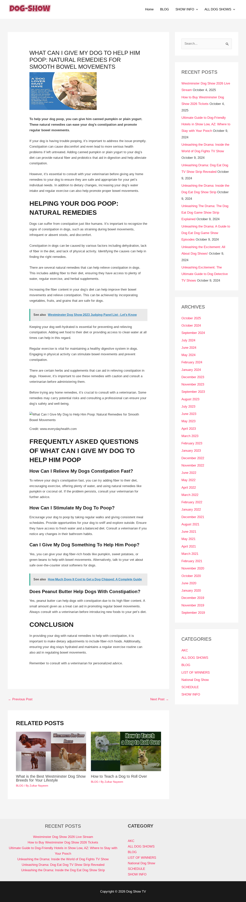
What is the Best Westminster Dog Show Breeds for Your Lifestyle (51, 778)
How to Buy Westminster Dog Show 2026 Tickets (63, 842)
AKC (184, 650)
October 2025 (191, 318)
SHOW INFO (184, 9)
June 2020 (188, 583)
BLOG (164, 9)
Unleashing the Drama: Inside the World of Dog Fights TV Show (63, 859)
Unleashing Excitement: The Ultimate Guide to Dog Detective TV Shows (204, 274)
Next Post (159, 699)
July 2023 (188, 406)
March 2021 (189, 554)
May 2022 (188, 480)
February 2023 (191, 443)
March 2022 (189, 495)
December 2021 (192, 517)
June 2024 (188, 347)
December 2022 (192, 458)
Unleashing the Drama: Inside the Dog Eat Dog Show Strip (63, 870)
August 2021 (190, 524)
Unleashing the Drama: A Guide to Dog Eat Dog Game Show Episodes (205, 233)
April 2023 (188, 429)
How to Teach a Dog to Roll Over (119, 776)
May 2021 (188, 539)
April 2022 (188, 487)
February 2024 (191, 362)
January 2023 (191, 450)
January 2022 (191, 509)
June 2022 (188, 473)
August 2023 (190, 399)
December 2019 (192, 598)
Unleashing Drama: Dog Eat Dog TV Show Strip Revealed (63, 865)
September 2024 (193, 333)
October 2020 (191, 576)
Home (149, 9)
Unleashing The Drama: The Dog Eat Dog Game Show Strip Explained (204, 212)
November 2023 (192, 384)
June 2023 (188, 414)
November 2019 (192, 605)
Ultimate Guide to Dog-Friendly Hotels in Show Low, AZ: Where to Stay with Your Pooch (205, 124)
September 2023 (193, 392)
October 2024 (191, 325)
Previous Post (20, 699)
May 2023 (188, 421)
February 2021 (191, 561)
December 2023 (192, 377)
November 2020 (192, 568)
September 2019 (193, 612)
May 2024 (188, 355)
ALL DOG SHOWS (217, 9)
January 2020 (191, 590)
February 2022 (191, 502)
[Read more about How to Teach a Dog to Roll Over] (126, 751)
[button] (196, 9)
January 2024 (191, 370)
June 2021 (188, 531)
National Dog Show (195, 680)
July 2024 (188, 340)
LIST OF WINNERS (195, 672)
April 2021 (188, 546)
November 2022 (192, 465)
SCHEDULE (190, 687)
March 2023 (189, 436)
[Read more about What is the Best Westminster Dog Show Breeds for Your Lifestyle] (51, 751)
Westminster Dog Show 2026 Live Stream (63, 837)
